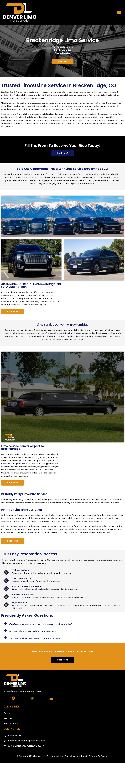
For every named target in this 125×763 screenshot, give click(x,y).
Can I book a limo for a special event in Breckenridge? (33, 631)
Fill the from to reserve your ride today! (62, 145)
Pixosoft (104, 756)
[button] (119, 12)
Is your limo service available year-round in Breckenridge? (35, 638)
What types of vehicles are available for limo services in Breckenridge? (40, 624)
